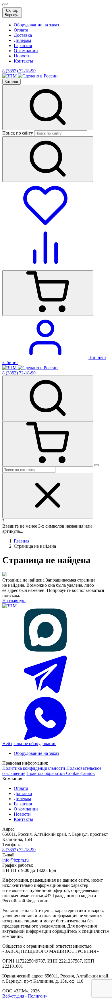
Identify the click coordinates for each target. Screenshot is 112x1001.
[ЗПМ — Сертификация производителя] (38, 75)
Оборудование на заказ (36, 24)
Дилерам (22, 40)
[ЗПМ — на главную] (10, 75)
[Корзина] (47, 293)
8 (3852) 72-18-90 (19, 372)
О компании (26, 50)
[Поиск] (28, 469)
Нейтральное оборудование (29, 743)
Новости (22, 55)
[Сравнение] (45, 267)
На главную (14, 600)
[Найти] (47, 159)
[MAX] (45, 650)
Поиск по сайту (17, 133)
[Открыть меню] (96, 465)
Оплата (21, 30)
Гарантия (23, 45)
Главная (21, 541)
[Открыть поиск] (47, 107)
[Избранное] (45, 223)
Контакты (23, 61)
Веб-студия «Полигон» (24, 996)
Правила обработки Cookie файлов (60, 773)
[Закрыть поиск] (47, 495)
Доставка (23, 35)
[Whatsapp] (45, 738)
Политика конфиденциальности (33, 768)
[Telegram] (45, 694)
